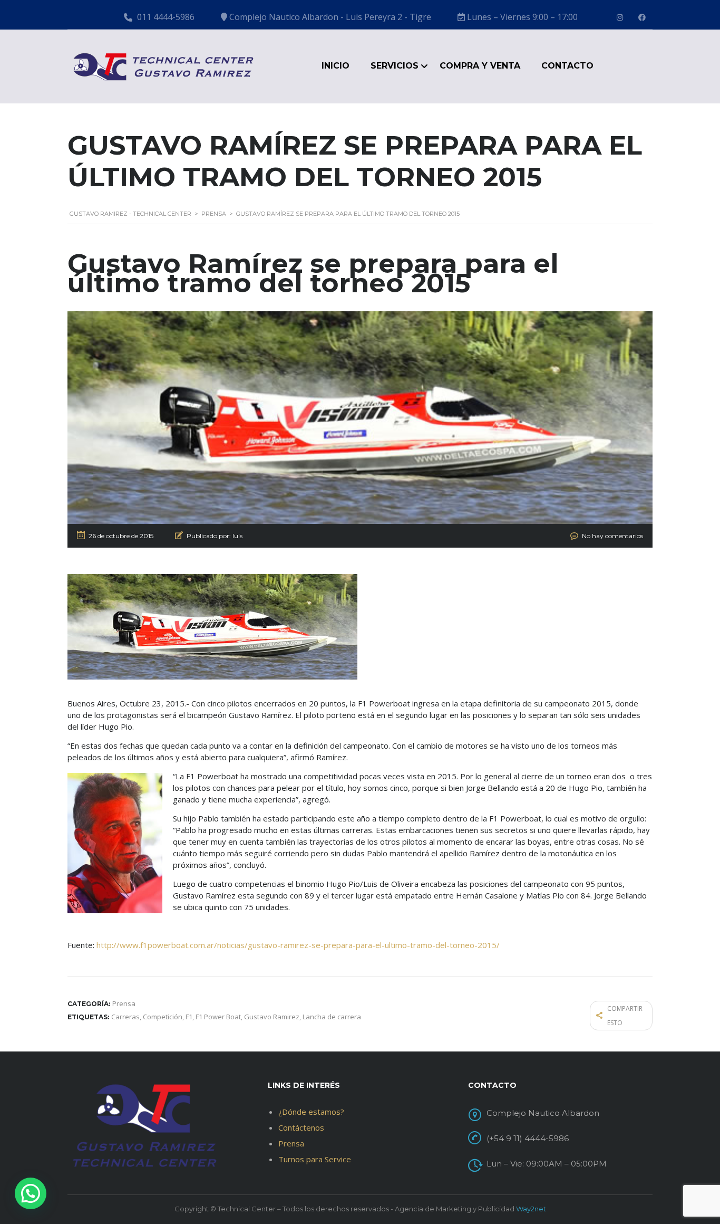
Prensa (291, 1143)
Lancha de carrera (332, 1016)
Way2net (531, 1208)
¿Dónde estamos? (311, 1111)
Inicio (335, 66)
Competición (162, 1016)
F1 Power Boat (218, 1016)
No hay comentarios (612, 536)
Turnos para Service (314, 1159)
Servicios (395, 66)
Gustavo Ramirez (271, 1016)
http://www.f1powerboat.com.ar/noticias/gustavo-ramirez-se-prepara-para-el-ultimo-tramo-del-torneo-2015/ (298, 945)
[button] (30, 1193)
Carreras (125, 1016)
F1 (189, 1016)
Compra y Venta (480, 66)
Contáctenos (301, 1127)
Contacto (567, 66)
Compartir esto (625, 1015)
